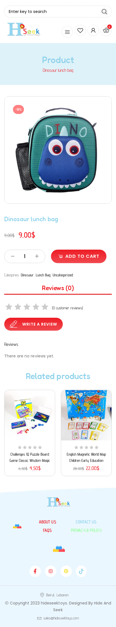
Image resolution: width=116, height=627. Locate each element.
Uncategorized (63, 275)
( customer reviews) (67, 308)
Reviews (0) (58, 288)
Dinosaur (27, 275)
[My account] (93, 30)
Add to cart (82, 256)
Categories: (11, 275)
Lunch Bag (43, 275)
